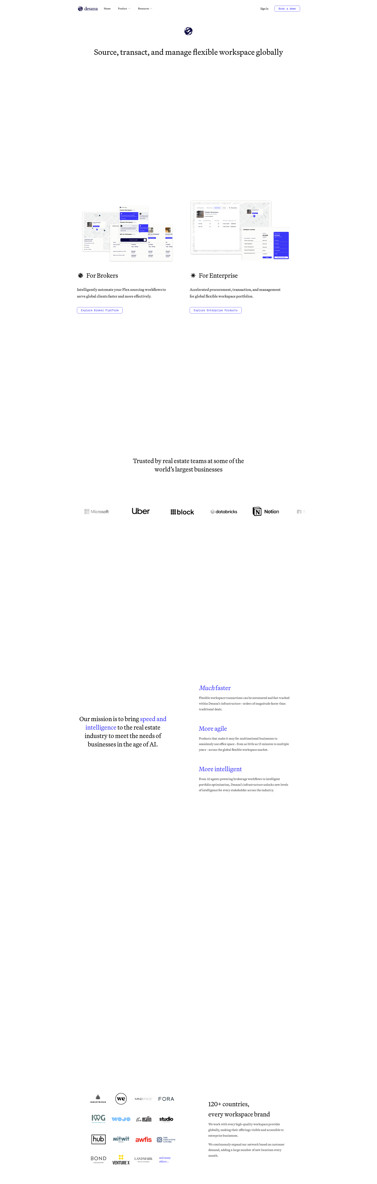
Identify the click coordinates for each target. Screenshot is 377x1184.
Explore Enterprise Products (216, 310)
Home (107, 8)
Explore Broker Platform (99, 310)
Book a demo (287, 8)
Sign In (264, 8)
